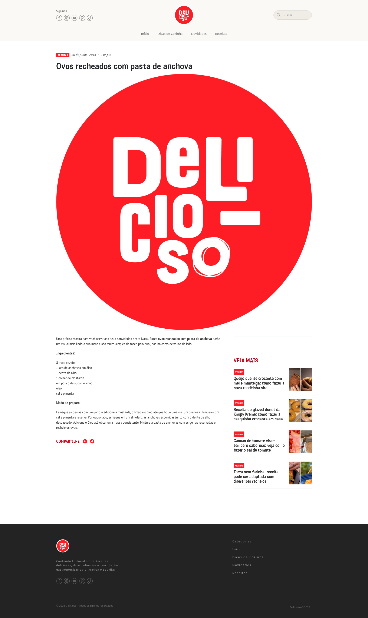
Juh (109, 55)
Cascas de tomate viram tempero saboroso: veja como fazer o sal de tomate (259, 445)
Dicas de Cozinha (170, 33)
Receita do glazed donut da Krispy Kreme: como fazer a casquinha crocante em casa (258, 414)
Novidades (199, 33)
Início (145, 33)
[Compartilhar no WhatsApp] (85, 442)
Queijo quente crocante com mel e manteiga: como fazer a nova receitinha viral (259, 383)
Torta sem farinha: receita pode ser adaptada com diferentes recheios (256, 476)
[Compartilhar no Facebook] (92, 442)
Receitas (221, 33)
